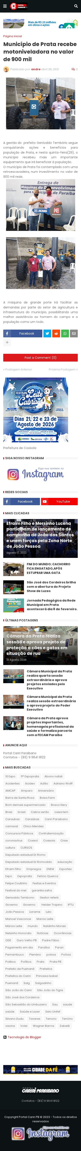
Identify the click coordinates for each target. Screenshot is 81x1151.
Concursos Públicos (19, 833)
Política (26, 962)
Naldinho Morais (54, 926)
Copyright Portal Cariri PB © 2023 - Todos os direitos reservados (40, 1119)
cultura (10, 848)
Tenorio (51, 1019)
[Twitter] (47, 333)
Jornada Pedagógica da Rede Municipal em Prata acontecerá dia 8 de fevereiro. (52, 605)
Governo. (29, 905)
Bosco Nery (59, 805)
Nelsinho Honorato (18, 933)
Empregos (34, 869)
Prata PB (55, 962)
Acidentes (12, 783)
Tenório (67, 1019)
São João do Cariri (18, 990)
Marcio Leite (45, 919)
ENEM (50, 869)
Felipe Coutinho (16, 883)
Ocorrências (62, 933)
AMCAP (10, 791)
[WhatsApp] (65, 333)
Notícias (42, 933)
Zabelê (65, 1026)
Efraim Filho (13, 869)
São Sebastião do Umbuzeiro (26, 1004)
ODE (8, 940)
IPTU (71, 905)
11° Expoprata (30, 776)
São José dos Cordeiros (22, 997)
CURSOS (26, 848)
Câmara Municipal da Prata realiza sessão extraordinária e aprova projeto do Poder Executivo (51, 703)
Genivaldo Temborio (19, 897)
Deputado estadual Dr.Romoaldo (28, 862)
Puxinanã (11, 983)
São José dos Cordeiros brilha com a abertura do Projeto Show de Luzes (51, 586)
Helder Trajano (51, 905)
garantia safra (42, 890)
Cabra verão (40, 812)
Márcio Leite (13, 926)
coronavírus (13, 840)
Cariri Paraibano (56, 819)
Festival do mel (15, 890)
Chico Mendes (33, 826)
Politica (10, 962)
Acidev (30, 783)
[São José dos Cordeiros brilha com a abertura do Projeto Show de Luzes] (13, 587)
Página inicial (12, 36)
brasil (21, 812)
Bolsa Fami (47, 798)
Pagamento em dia (19, 947)
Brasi (8, 812)
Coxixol (33, 840)
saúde (9, 1012)
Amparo (27, 791)
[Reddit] (56, 333)
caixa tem (61, 812)
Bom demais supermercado (25, 805)
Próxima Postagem (62, 369)
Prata (40, 962)
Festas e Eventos (44, 883)
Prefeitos (46, 969)
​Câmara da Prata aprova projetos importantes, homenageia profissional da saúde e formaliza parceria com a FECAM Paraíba (50, 726)
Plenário (35, 955)
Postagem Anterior (18, 369)
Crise (64, 840)
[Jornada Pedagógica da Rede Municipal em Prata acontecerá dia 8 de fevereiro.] (13, 605)
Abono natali (53, 776)
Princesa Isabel (47, 976)
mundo (33, 926)
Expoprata (24, 876)
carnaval (11, 826)
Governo (11, 905)
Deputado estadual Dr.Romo (25, 855)
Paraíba (44, 947)
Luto (48, 912)
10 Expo (10, 776)
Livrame (34, 912)
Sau (55, 1004)
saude (67, 1004)
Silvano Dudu (14, 1019)
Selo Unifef (52, 1012)
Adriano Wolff (63, 783)
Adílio (44, 783)
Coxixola (49, 840)
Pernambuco (14, 955)
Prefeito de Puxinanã (19, 969)
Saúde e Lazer (30, 1012)
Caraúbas (32, 819)
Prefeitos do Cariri (18, 976)
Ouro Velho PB (27, 940)
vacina (10, 1026)
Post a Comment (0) (41, 358)
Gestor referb (49, 897)
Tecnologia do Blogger (24, 1037)
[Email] (74, 333)
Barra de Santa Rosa (19, 798)
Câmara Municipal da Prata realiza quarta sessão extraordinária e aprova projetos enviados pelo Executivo (49, 679)
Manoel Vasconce (18, 919)
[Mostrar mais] (7, 342)
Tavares (34, 1019)
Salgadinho (43, 983)
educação (64, 862)
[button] (5, 6)
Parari (59, 947)
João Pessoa (14, 912)
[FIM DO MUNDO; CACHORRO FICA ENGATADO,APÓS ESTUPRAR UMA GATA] (13, 569)
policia (51, 955)
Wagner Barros (43, 1026)
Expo (8, 876)
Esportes (65, 869)
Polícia (66, 955)
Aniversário (46, 791)
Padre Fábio (50, 940)
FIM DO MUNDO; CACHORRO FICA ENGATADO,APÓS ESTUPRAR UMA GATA (48, 568)
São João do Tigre (50, 990)
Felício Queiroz (47, 876)
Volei (23, 1026)
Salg (27, 983)
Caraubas (12, 819)
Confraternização (51, 833)
